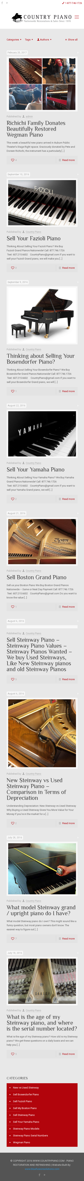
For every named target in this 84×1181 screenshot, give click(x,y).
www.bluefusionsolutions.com (42, 1169)
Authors (44, 39)
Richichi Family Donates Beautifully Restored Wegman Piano (36, 129)
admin (29, 116)
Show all (72, 39)
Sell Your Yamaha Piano (35, 469)
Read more (68, 160)
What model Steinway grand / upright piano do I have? (41, 910)
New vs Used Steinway (26, 1087)
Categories (13, 39)
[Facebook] (2, 3)
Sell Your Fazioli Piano (34, 238)
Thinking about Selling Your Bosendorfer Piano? (41, 359)
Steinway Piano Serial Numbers (30, 1135)
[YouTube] (7, 3)
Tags (27, 39)
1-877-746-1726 (73, 3)
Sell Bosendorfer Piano (26, 1094)
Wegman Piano (21, 1142)
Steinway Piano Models (26, 1128)
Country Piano (33, 231)
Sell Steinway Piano (24, 1115)
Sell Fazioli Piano (22, 1101)
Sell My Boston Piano (25, 1108)
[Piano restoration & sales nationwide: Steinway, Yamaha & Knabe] (42, 21)
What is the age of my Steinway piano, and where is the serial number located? (42, 1023)
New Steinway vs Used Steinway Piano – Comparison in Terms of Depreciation (36, 789)
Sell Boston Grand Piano (36, 577)
